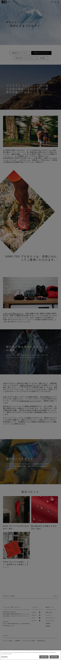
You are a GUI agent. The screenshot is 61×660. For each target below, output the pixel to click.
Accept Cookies (44, 656)
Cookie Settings (4, 656)
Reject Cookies (54, 656)
